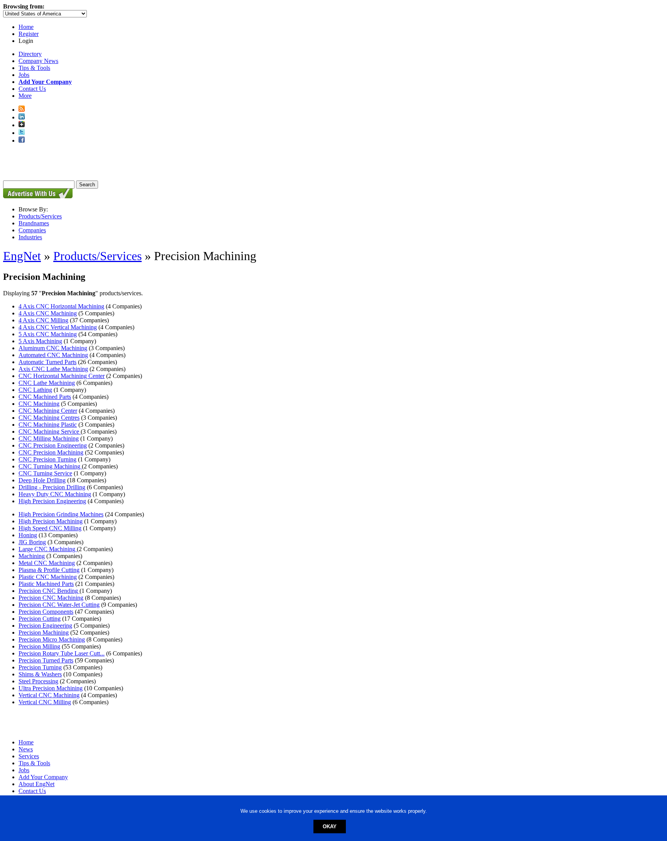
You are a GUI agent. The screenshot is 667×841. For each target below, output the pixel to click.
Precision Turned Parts (46, 660)
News (26, 749)
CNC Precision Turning (47, 459)
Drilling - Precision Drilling (52, 487)
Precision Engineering (45, 625)
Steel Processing (38, 681)
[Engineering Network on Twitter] (22, 132)
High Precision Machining (51, 521)
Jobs (24, 75)
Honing (28, 535)
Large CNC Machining (48, 549)
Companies (32, 230)
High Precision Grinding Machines (61, 514)
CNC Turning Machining (50, 466)
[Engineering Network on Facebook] (22, 140)
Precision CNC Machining (51, 597)
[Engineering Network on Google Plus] (22, 125)
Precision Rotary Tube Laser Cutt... (62, 653)
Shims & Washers (40, 674)
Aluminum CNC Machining (53, 348)
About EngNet (36, 784)
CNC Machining (39, 403)
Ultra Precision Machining (51, 688)
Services (29, 756)
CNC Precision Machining (51, 452)
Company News (38, 61)
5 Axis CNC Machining (48, 334)
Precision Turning (40, 667)
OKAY (330, 826)
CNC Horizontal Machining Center (62, 376)
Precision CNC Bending (49, 590)
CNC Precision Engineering (53, 445)
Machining (32, 556)
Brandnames (34, 223)
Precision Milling (39, 646)
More (25, 95)
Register (29, 34)
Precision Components (46, 611)
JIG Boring (32, 542)
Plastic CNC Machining (48, 577)
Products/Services (40, 216)
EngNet (22, 256)
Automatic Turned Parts (47, 362)
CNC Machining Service (50, 431)
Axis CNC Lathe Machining (53, 369)
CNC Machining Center (48, 410)
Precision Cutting (40, 618)
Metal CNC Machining (47, 563)
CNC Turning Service (45, 473)
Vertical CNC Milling (45, 702)
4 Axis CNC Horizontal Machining (61, 306)
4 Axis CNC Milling (43, 320)
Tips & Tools (34, 68)
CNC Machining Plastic (48, 424)
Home (26, 27)
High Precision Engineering (52, 501)
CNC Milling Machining (49, 438)
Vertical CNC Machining (49, 695)
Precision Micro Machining (52, 639)
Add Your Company (43, 777)
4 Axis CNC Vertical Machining (58, 327)
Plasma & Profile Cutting (49, 570)
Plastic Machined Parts (46, 584)
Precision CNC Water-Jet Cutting (59, 604)
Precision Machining (44, 632)
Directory (30, 54)
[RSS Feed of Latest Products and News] (22, 109)
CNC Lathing (35, 389)
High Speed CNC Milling (50, 528)
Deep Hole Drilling (42, 480)
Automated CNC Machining (53, 355)
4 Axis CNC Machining (48, 313)
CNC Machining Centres (49, 417)
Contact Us (32, 88)
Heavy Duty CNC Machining (55, 494)
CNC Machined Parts (45, 396)
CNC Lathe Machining (47, 383)
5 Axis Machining (40, 341)
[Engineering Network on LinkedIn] (22, 117)
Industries (30, 237)
